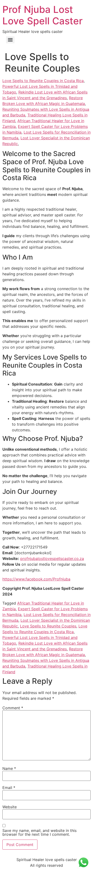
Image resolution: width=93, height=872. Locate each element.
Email (8, 787)
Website (9, 807)
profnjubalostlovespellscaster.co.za (52, 558)
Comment (12, 708)
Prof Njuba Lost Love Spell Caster (42, 15)
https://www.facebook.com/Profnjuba (36, 579)
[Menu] (10, 39)
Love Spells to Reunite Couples (48, 626)
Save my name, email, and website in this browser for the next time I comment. (39, 832)
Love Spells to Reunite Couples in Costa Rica (43, 80)
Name (9, 768)
